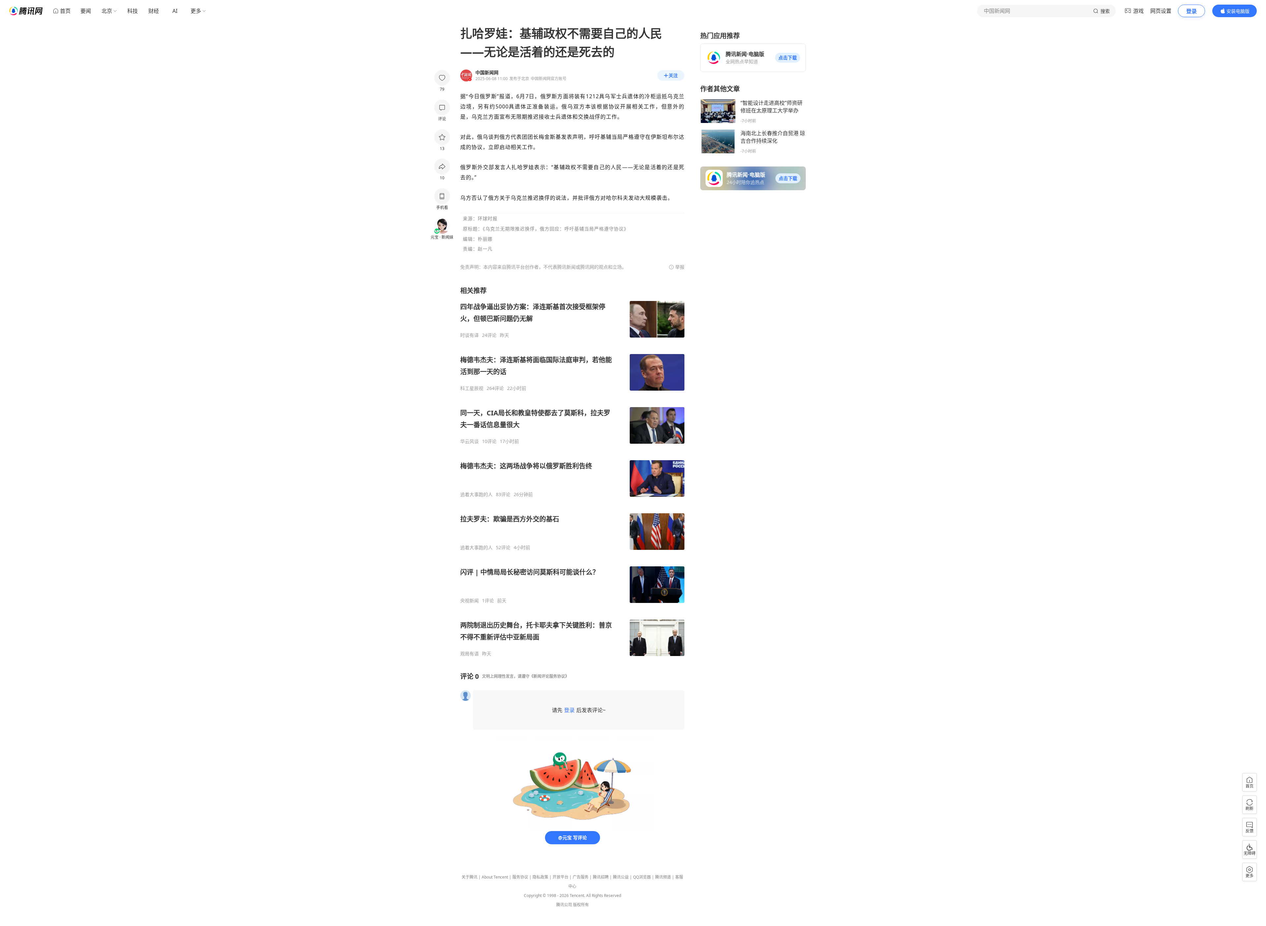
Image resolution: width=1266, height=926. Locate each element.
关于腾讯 (469, 877)
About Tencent (495, 877)
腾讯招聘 (601, 877)
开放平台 (560, 877)
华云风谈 (469, 441)
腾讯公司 (564, 905)
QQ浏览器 (642, 877)
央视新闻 (469, 600)
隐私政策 (540, 877)
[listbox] (572, 471)
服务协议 (520, 877)
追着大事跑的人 (476, 494)
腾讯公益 (621, 877)
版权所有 (581, 905)
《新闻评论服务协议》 (549, 676)
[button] (787, 58)
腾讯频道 (663, 877)
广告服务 (580, 877)
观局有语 (469, 653)
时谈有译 (469, 335)
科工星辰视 (471, 388)
